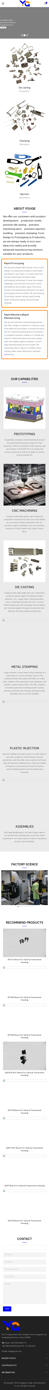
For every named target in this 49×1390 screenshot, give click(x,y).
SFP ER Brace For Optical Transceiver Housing (24, 1222)
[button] (20, 906)
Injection (24, 194)
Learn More (3, 27)
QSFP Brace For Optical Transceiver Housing (24, 1185)
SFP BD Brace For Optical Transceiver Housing (24, 1036)
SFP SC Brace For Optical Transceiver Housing (25, 960)
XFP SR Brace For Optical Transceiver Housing (24, 1111)
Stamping (25, 140)
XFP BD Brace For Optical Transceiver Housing (24, 998)
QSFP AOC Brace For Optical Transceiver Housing (24, 1149)
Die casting (24, 87)
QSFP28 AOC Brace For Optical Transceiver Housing (24, 1073)
